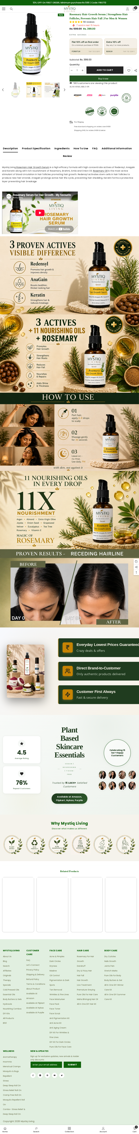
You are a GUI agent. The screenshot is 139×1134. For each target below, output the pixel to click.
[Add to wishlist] (128, 70)
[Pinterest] (47, 1075)
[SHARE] (134, 70)
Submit (72, 1064)
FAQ (95, 148)
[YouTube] (54, 1075)
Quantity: (75, 64)
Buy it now (103, 79)
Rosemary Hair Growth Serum (32, 167)
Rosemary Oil (100, 170)
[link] (18, 921)
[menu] (3, 8)
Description (10, 148)
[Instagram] (40, 1075)
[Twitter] (61, 1075)
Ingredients (62, 148)
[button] (3, 90)
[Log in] (127, 8)
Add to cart (105, 70)
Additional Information (117, 148)
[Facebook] (33, 1075)
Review (67, 156)
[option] (69, 2)
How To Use (81, 148)
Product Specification (36, 148)
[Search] (11, 9)
